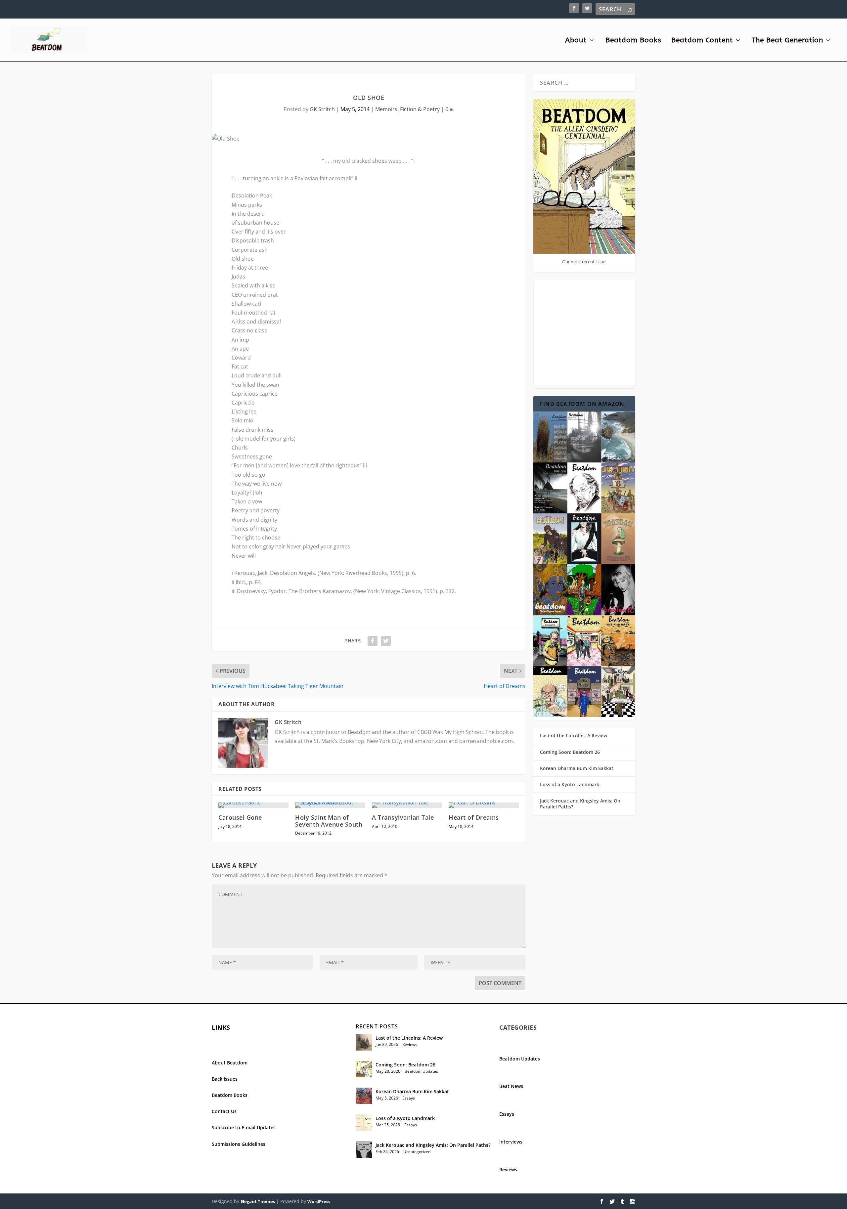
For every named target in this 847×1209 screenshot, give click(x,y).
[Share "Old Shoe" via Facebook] (372, 640)
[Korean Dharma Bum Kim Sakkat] (364, 1096)
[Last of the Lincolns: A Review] (364, 1042)
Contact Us (224, 1111)
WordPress (318, 1201)
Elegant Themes (258, 1201)
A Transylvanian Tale (403, 817)
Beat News (511, 1086)
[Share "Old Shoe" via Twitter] (385, 640)
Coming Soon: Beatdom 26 (570, 752)
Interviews (510, 1142)
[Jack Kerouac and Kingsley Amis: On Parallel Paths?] (364, 1149)
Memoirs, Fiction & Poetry (407, 109)
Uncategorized (416, 1151)
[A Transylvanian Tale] (407, 805)
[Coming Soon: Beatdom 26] (364, 1069)
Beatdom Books (633, 41)
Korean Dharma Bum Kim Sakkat (576, 768)
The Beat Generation (787, 41)
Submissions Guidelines (238, 1144)
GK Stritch (322, 109)
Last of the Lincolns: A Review (573, 735)
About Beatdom (229, 1062)
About (576, 41)
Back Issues (225, 1079)
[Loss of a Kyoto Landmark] (364, 1122)
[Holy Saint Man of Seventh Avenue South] (330, 805)
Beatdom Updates (421, 1071)
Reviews (409, 1044)
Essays (408, 1098)
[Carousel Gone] (253, 805)
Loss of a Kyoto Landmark (569, 784)
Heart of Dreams (474, 817)
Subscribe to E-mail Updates (244, 1127)
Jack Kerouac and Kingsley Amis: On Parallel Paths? (580, 804)
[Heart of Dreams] (484, 805)
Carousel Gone (240, 817)
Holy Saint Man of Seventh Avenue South (328, 820)
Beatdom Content (702, 41)
